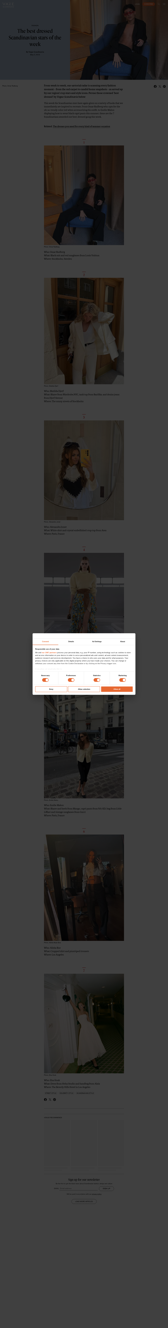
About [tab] (122, 641)
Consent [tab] (45, 641)
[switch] (71, 680)
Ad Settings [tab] (97, 641)
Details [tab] (71, 641)
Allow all (116, 689)
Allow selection (84, 689)
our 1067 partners (49, 653)
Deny (51, 689)
